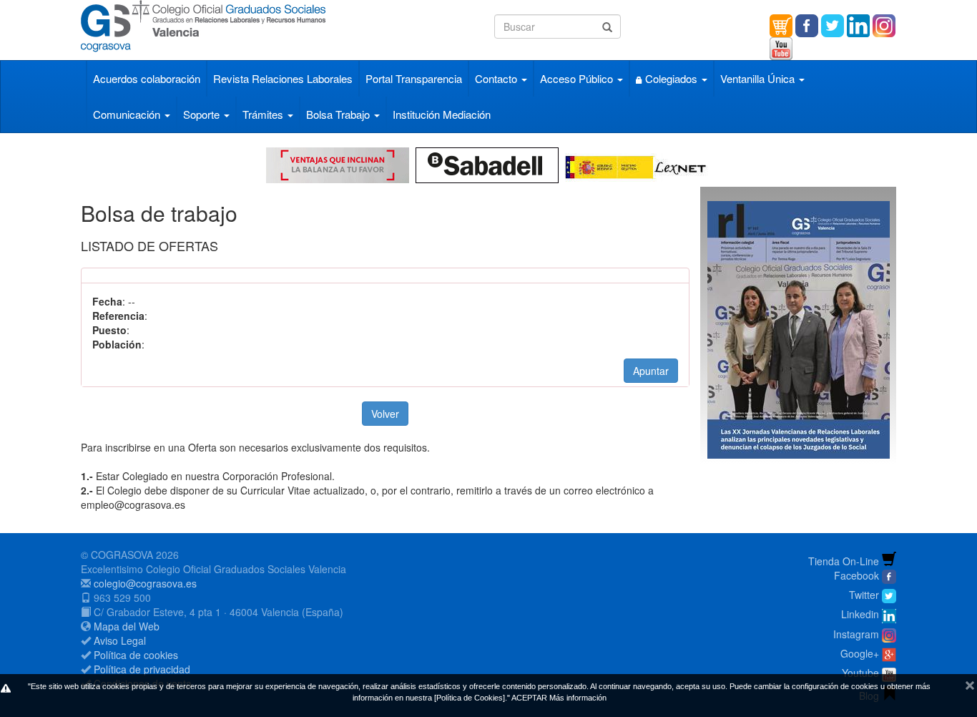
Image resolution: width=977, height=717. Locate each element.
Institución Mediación (442, 114)
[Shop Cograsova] (781, 24)
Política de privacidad (142, 669)
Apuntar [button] (651, 371)
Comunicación (128, 114)
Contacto (497, 78)
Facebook (856, 575)
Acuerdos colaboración (146, 78)
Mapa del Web (126, 626)
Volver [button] (385, 413)
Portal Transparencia (413, 78)
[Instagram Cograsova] (889, 634)
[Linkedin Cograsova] (858, 24)
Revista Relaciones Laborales (283, 78)
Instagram (856, 634)
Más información (578, 697)
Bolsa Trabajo (339, 114)
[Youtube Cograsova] (781, 47)
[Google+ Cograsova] (889, 653)
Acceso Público (578, 78)
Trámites (264, 114)
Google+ (859, 653)
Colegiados (671, 78)
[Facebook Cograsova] (806, 24)
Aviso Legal (120, 640)
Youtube (860, 672)
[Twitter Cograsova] (832, 24)
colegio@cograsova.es (145, 583)
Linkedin (860, 614)
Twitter (864, 594)
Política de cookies (136, 655)
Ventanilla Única (758, 78)
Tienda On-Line (843, 561)
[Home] (282, 26)
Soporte (202, 114)
